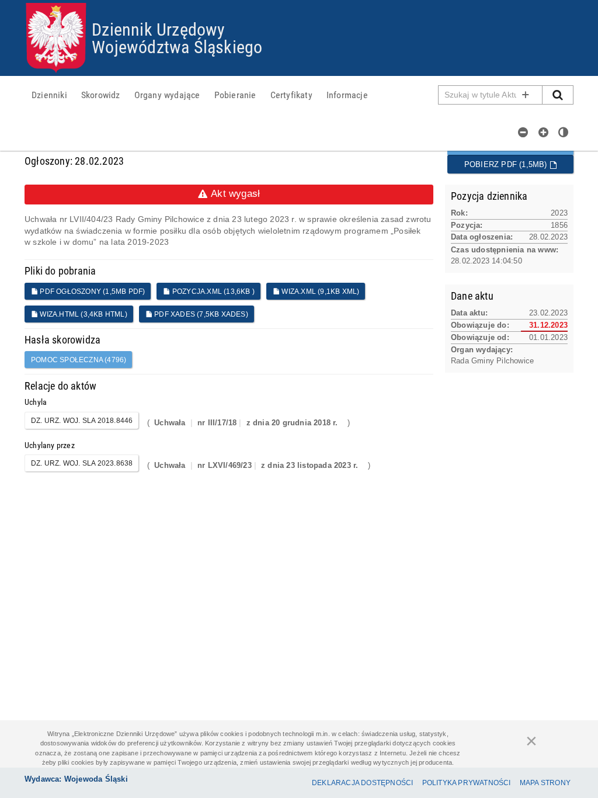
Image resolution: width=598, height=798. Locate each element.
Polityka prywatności (466, 783)
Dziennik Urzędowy (158, 29)
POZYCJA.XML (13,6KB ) (213, 291)
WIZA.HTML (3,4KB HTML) (82, 314)
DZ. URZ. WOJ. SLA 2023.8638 (82, 463)
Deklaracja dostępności (362, 783)
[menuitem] (49, 94)
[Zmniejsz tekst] (523, 132)
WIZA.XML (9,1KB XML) (319, 291)
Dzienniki (49, 94)
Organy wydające (167, 94)
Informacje (347, 94)
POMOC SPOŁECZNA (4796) (78, 360)
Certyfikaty (291, 94)
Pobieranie (235, 94)
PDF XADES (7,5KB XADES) (200, 314)
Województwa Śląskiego (177, 46)
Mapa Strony (545, 783)
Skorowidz (100, 94)
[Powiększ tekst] (544, 132)
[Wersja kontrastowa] (563, 132)
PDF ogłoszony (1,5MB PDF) (91, 291)
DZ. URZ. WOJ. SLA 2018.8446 (82, 421)
